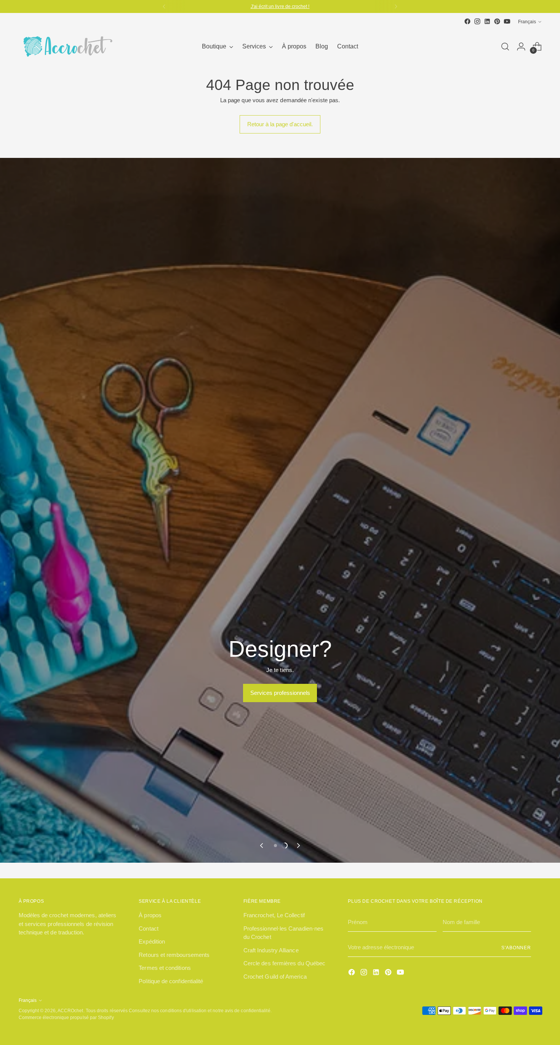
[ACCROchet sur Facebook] (467, 21)
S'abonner (516, 947)
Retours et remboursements (174, 955)
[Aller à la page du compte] (521, 46)
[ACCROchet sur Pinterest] (497, 21)
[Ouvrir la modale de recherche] (505, 46)
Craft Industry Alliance (271, 950)
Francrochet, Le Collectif (274, 915)
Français (527, 21)
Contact (148, 928)
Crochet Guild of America (275, 976)
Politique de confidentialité (171, 981)
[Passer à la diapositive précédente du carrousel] (262, 845)
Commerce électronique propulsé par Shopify (66, 1017)
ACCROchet (70, 1010)
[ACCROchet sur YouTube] (507, 21)
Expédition (152, 941)
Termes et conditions (165, 968)
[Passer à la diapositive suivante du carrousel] (298, 845)
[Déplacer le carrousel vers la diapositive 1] (275, 845)
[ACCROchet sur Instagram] (477, 21)
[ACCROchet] (66, 46)
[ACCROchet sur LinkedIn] (487, 21)
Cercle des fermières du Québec (284, 963)
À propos (150, 915)
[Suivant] (395, 6)
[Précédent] (164, 6)
